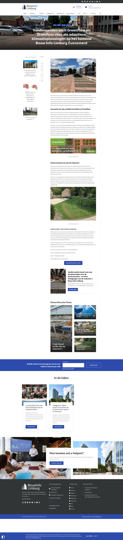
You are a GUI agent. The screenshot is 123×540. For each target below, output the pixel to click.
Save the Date (88, 492)
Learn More (89, 536)
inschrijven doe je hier (73, 263)
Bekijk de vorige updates (68, 368)
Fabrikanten (74, 495)
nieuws (63, 25)
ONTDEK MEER (73, 289)
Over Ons (73, 490)
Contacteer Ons (56, 463)
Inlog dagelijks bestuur (54, 505)
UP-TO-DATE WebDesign (96, 516)
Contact (73, 509)
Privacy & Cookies (86, 516)
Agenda (72, 493)
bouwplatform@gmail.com (94, 7)
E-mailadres (65, 361)
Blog (72, 506)
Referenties (73, 498)
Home (55, 25)
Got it (96, 536)
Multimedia (73, 501)
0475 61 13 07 (79, 7)
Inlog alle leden (52, 508)
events (59, 25)
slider (68, 25)
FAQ (72, 503)
